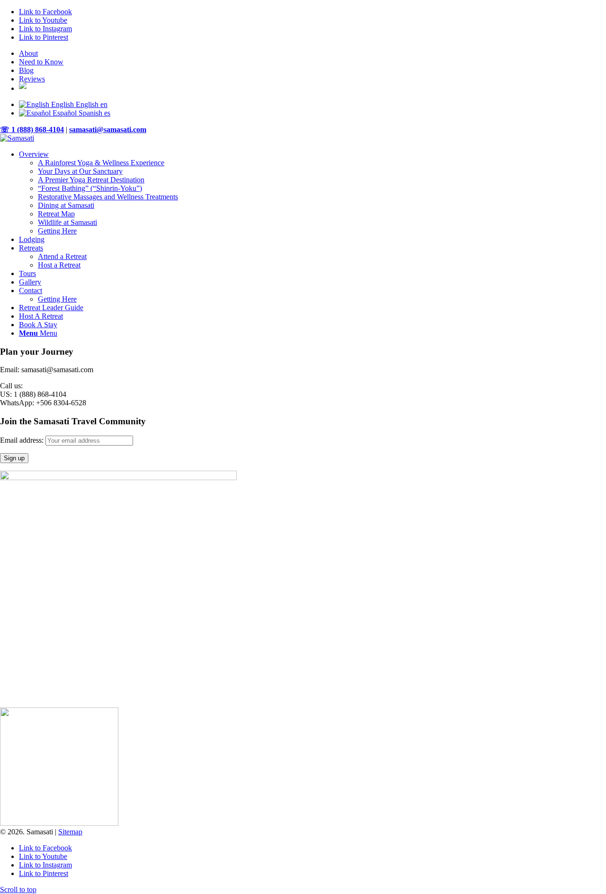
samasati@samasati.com (107, 129)
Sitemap (70, 832)
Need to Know (41, 62)
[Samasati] (17, 138)
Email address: (22, 440)
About (28, 53)
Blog (26, 70)
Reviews (32, 79)
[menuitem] (312, 53)
